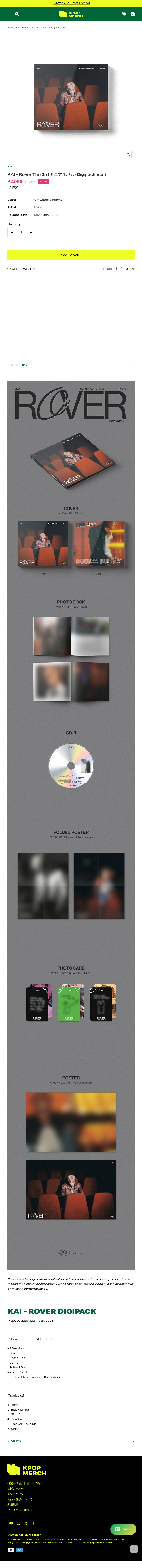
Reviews (14, 1441)
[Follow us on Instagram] (18, 1523)
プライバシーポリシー (21, 1510)
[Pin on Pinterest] (121, 268)
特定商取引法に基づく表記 (24, 1483)
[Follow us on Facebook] (33, 1523)
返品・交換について (19, 1499)
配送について (15, 1494)
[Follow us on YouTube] (11, 1523)
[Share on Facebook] (116, 268)
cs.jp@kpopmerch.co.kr (100, 1542)
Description (17, 365)
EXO (10, 166)
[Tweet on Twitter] (127, 268)
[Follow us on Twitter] (26, 1523)
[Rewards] (123, 1529)
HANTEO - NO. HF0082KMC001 (71, 3)
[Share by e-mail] (133, 269)
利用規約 (12, 1504)
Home (10, 27)
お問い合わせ (15, 1488)
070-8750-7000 (72, 1542)
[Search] (17, 14)
